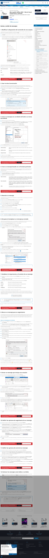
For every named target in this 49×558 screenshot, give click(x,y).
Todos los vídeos (41, 546)
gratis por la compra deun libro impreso (10, 534)
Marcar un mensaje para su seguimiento (42, 62)
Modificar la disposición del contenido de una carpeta (42, 51)
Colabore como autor (17, 546)
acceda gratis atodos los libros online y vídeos (19, 534)
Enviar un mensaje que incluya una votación (42, 63)
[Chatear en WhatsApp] (23, 3)
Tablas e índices (37, 33)
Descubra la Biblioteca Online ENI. (24, 0)
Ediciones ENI (6, 2)
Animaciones (37, 47)
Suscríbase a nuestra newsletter (16, 538)
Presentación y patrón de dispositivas (41, 45)
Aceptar (36, 538)
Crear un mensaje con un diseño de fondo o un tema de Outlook (42, 54)
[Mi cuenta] (47, 3)
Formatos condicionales (39, 40)
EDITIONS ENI (36, 552)
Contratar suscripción (26, 79)
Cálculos (36, 39)
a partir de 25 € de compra (29, 534)
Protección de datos (17, 547)
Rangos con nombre (38, 38)
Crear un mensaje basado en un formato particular (42, 56)
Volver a (14, 21)
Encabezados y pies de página (39, 31)
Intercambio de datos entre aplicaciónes (41, 72)
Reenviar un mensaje (39, 57)
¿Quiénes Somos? (16, 545)
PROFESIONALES (22, 552)
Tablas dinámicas (38, 44)
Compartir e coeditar (38, 73)
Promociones (40, 545)
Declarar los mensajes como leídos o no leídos (42, 68)
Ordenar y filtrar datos (38, 41)
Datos (36, 37)
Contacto (27, 547)
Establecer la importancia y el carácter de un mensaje (42, 61)
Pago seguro (27, 545)
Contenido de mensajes (22, 510)
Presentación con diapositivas (10, 510)
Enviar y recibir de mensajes (39, 49)
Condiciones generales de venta (18, 548)
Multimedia (37, 46)
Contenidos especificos (38, 29)
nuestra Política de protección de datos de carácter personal (16, 538)
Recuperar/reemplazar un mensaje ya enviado (41, 59)
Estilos (36, 30)
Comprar (19, 79)
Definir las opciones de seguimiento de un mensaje (42, 65)
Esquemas (36, 32)
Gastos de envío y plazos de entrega (30, 546)
